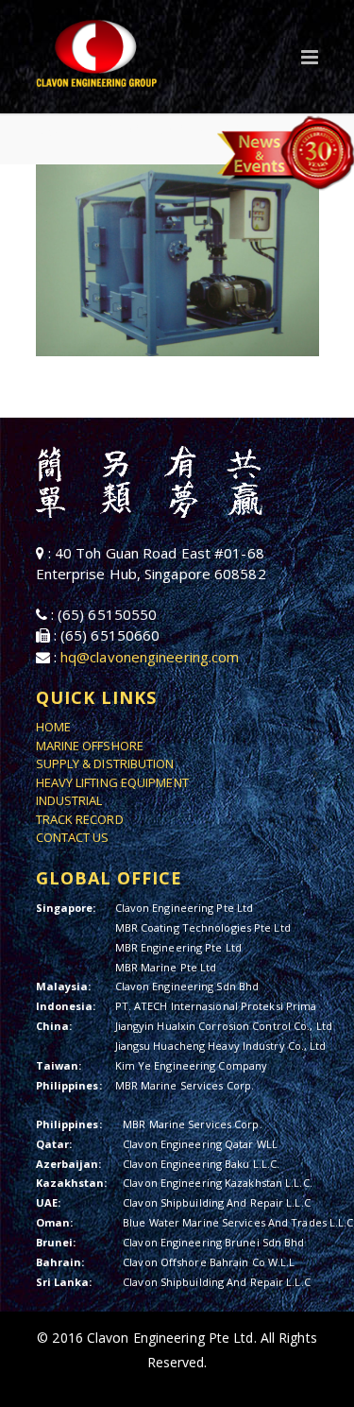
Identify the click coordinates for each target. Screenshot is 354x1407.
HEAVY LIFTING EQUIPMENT (112, 782)
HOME (53, 726)
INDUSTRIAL (69, 800)
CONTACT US (73, 837)
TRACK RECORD (80, 819)
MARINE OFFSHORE (90, 745)
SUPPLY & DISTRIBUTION (105, 763)
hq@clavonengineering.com (149, 656)
